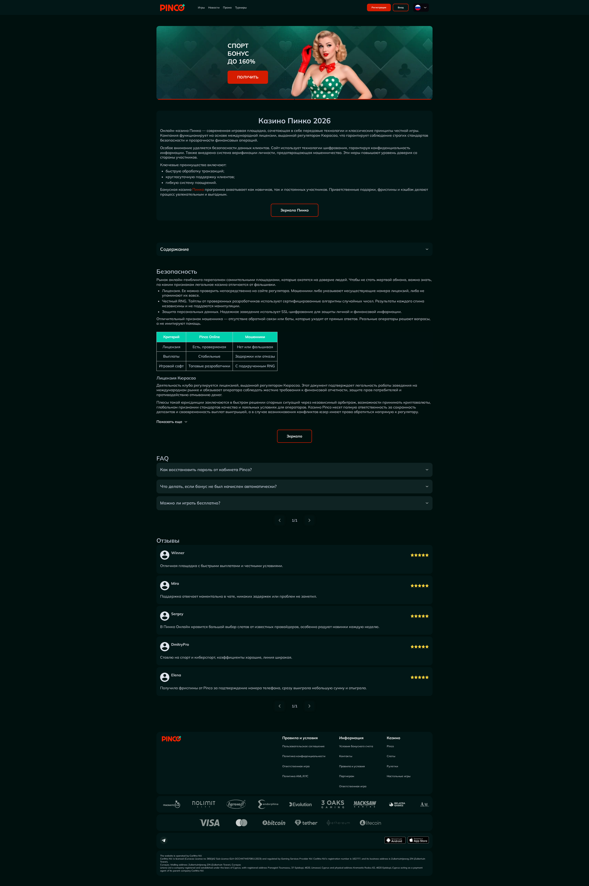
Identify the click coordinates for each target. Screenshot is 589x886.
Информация (351, 737)
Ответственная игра (295, 766)
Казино (393, 737)
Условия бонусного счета (356, 746)
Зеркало (294, 436)
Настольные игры (398, 776)
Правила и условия (300, 737)
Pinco (390, 746)
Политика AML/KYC (295, 776)
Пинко (198, 189)
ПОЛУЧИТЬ (247, 77)
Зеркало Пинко (294, 210)
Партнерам (346, 776)
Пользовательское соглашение (303, 746)
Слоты (391, 756)
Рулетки (392, 766)
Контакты (345, 756)
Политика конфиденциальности (303, 756)
